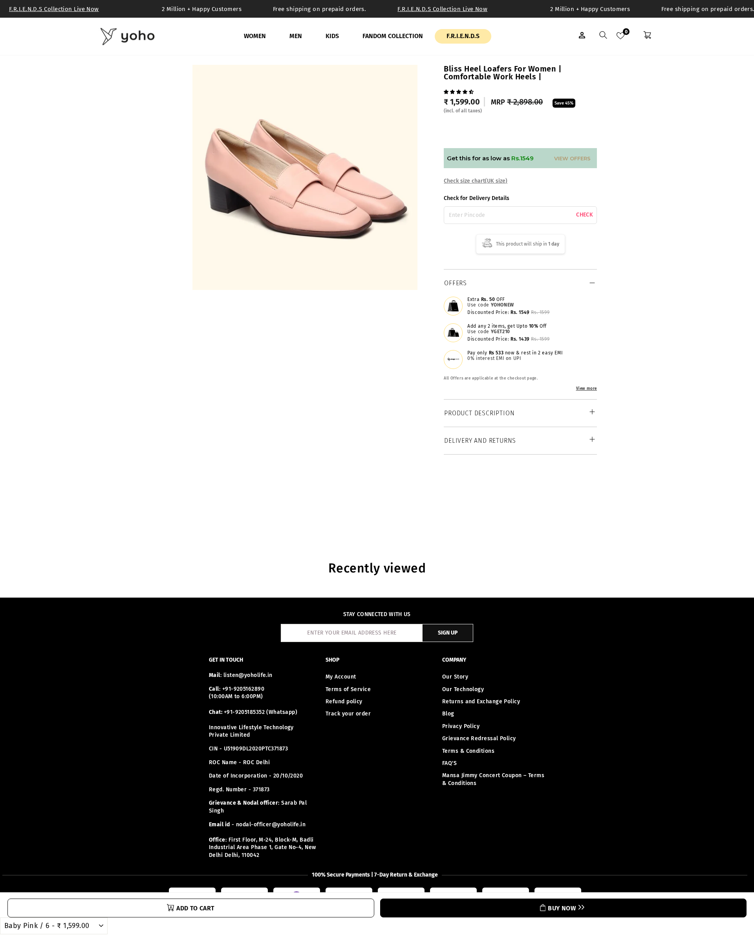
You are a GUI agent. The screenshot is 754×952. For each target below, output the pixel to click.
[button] (460, 91)
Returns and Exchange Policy (481, 701)
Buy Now (562, 908)
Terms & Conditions (468, 751)
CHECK (584, 215)
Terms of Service (348, 689)
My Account (341, 676)
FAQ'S (449, 763)
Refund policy (344, 701)
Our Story (455, 676)
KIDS (332, 36)
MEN (295, 36)
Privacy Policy (460, 726)
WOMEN (255, 36)
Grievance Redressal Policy (479, 738)
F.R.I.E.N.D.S (463, 36)
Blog (448, 713)
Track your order (348, 713)
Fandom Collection (392, 36)
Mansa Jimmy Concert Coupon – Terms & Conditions (493, 779)
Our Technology (463, 689)
